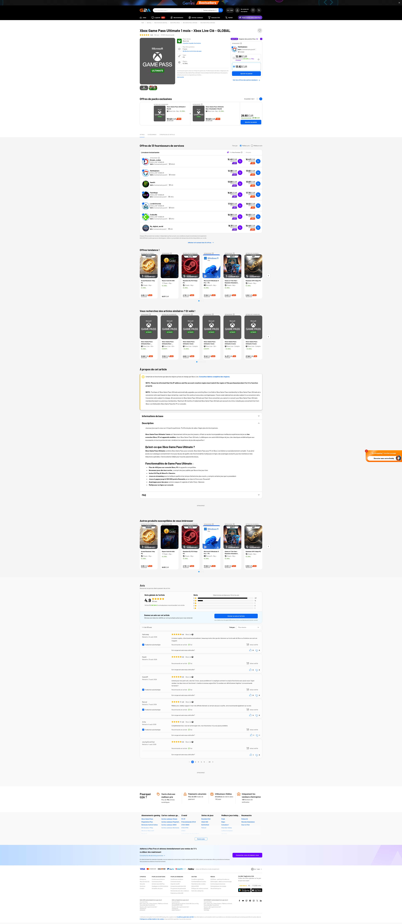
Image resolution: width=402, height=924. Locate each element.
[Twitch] (246, 900)
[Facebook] (239, 900)
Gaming (149, 22)
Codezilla (153, 215)
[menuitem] (143, 17)
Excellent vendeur (157, 162)
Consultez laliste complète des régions (214, 377)
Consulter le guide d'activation (192, 43)
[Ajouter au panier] (258, 161)
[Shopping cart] (258, 10)
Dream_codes (155, 160)
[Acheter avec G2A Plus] (240, 161)
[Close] (399, 3)
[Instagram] (253, 900)
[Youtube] (243, 900)
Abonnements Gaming (160, 22)
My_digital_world (156, 226)
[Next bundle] (260, 98)
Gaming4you (242, 47)
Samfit (152, 182)
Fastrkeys (154, 193)
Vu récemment (152, 134)
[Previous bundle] (257, 98)
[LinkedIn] (260, 900)
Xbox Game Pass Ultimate (190, 22)
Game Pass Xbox (175, 22)
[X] (257, 900)
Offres (142, 134)
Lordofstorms (155, 204)
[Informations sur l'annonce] (241, 43)
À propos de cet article (167, 134)
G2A (142, 22)
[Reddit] (250, 900)
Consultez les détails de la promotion (151, 855)
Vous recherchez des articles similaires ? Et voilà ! (167, 310)
